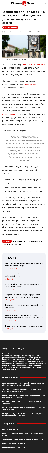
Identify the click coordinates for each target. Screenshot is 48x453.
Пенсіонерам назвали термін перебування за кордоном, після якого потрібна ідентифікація (23, 384)
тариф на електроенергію (34, 64)
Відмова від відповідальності (13, 443)
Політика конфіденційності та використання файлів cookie (22, 434)
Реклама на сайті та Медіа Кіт (13, 447)
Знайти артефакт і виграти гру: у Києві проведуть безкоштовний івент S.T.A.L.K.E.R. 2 (24, 316)
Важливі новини (10, 27)
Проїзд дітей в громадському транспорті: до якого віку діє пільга (23, 285)
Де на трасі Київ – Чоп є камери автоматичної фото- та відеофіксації (24, 264)
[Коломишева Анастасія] (3, 32)
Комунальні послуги (35, 241)
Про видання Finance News (12, 429)
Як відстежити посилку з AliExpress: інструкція (24, 326)
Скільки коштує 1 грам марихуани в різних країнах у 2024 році (22, 275)
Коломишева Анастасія (18, 32)
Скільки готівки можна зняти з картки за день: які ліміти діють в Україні (23, 408)
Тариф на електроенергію (12, 244)
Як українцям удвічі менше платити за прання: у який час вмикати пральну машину (22, 415)
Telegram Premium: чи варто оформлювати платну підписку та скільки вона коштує (23, 295)
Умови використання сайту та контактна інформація (22, 439)
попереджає (30, 84)
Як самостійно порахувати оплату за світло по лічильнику (24, 306)
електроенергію (9, 114)
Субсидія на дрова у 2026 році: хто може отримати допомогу (21, 402)
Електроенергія (19, 241)
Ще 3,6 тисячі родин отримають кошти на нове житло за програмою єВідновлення (23, 396)
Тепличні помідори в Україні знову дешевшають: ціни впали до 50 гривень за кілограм (22, 390)
